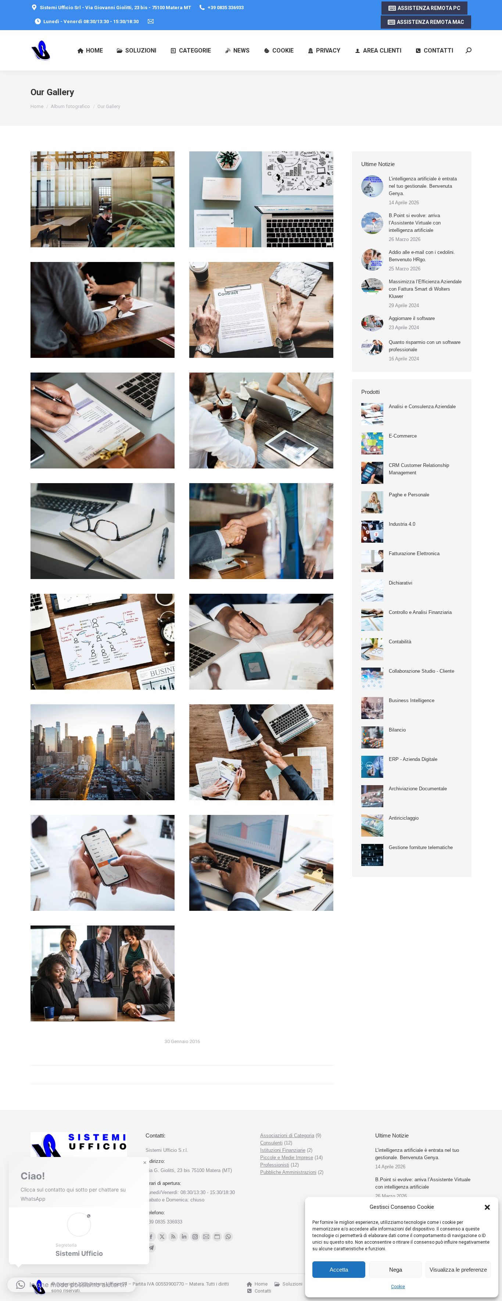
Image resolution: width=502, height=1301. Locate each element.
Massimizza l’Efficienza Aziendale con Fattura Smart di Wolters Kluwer (425, 289)
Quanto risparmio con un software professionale (424, 345)
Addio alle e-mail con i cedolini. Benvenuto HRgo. (422, 255)
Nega (395, 1269)
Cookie (398, 1286)
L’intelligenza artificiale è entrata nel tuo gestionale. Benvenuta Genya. (423, 186)
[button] (487, 1207)
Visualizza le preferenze (458, 1269)
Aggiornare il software (412, 318)
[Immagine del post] (372, 186)
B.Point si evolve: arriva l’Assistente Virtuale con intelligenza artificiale (415, 223)
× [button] (145, 1163)
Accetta (339, 1269)
